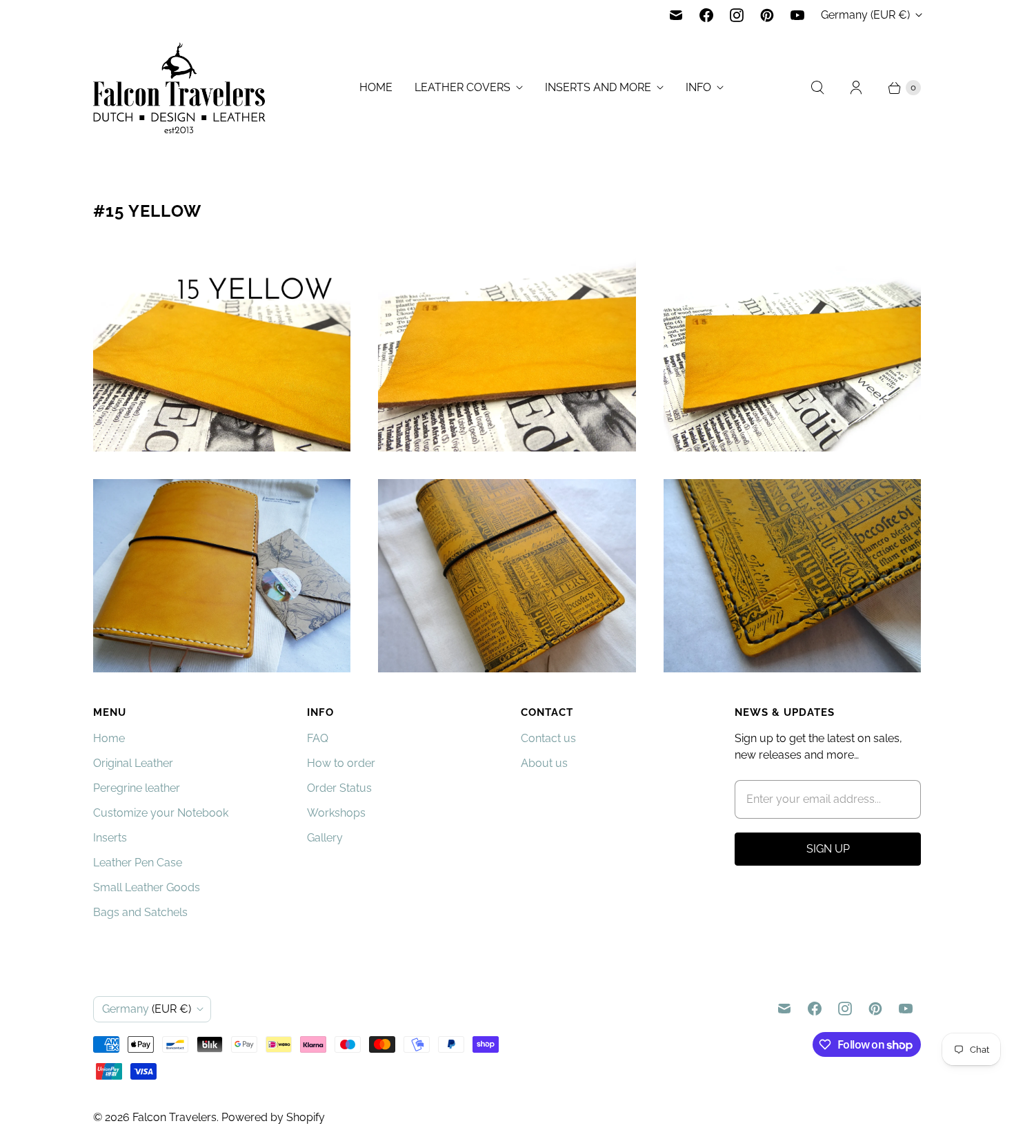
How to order (341, 763)
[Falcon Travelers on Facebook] (706, 15)
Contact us (548, 738)
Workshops (336, 812)
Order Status (339, 788)
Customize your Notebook (160, 812)
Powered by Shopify (273, 1117)
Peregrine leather (136, 788)
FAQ (317, 738)
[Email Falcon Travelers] (676, 15)
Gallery (325, 837)
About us (544, 763)
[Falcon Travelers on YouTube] (797, 15)
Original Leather (133, 763)
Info (698, 87)
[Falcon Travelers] (179, 87)
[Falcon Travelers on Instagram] (737, 15)
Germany (865, 14)
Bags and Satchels (140, 912)
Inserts (110, 837)
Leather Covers (462, 87)
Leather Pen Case (137, 862)
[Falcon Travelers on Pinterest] (767, 15)
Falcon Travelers (174, 1117)
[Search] (817, 87)
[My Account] (856, 87)
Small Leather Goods (146, 887)
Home (375, 87)
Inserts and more (598, 87)
